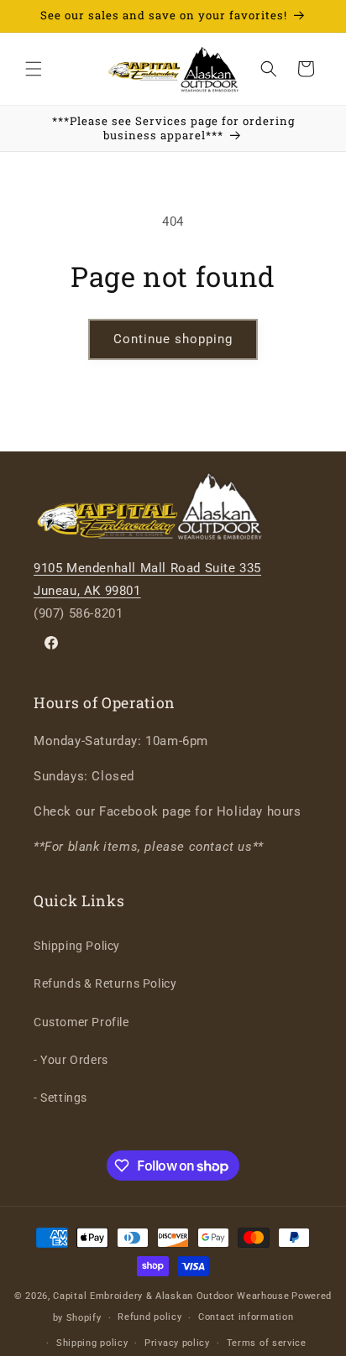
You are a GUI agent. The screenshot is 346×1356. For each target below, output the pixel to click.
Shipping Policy (77, 945)
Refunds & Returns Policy (105, 983)
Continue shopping (173, 339)
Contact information (245, 1317)
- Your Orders (71, 1060)
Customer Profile (81, 1022)
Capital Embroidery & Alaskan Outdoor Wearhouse (171, 1296)
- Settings (60, 1097)
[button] (33, 68)
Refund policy (149, 1317)
